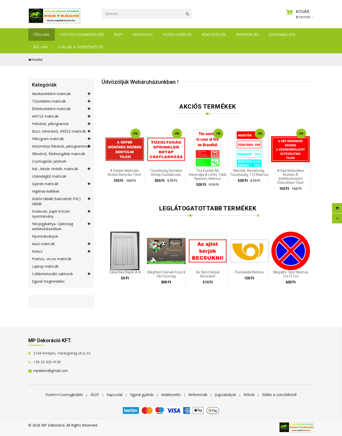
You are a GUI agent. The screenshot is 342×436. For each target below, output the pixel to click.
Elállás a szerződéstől (81, 47)
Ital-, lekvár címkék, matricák (55, 168)
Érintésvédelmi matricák (51, 108)
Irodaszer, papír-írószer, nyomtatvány (51, 214)
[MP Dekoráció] (54, 14)
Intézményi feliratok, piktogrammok (61, 146)
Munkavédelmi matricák (51, 93)
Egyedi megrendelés (48, 281)
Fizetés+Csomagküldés (82, 34)
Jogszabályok (282, 34)
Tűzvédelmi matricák (49, 101)
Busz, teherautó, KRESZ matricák (59, 131)
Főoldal (41, 34)
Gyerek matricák (45, 183)
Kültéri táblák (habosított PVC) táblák (56, 201)
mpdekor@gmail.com (50, 370)
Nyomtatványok (45, 236)
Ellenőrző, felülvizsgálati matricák (58, 153)
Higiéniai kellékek (45, 191)
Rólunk (40, 47)
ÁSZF (118, 34)
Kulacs (37, 251)
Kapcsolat (143, 34)
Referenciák (247, 34)
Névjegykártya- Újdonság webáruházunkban (52, 226)
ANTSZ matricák (45, 116)
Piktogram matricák (48, 138)
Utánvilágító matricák (49, 176)
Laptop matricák (45, 266)
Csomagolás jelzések (49, 161)
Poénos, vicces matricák (51, 258)
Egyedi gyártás (177, 34)
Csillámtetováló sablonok (52, 273)
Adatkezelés (214, 34)
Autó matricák (43, 243)
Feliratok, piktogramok (50, 123)
